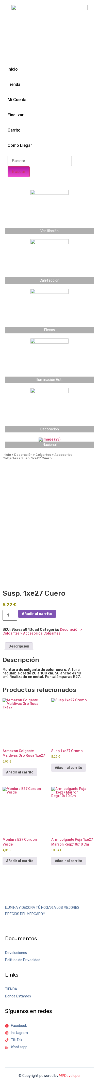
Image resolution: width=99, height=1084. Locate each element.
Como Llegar (20, 145)
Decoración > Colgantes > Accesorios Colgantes (37, 456)
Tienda (14, 84)
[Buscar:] (40, 161)
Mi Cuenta (17, 99)
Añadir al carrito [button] (20, 772)
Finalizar (16, 114)
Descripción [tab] (19, 646)
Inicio (13, 69)
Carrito (14, 130)
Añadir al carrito (37, 614)
